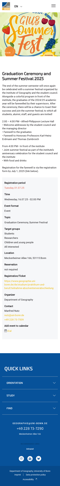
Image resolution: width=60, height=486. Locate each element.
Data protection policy (36, 475)
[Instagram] (21, 459)
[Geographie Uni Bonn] (6, 6)
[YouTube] (30, 459)
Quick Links (18, 368)
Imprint (17, 475)
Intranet (30, 449)
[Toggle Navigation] (53, 6)
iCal (9, 330)
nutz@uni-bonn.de (14, 315)
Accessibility (28, 479)
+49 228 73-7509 (14, 319)
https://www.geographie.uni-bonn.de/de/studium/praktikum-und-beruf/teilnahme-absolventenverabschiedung (29, 285)
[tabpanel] (30, 34)
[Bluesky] (38, 459)
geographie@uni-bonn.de (30, 423)
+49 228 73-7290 (30, 428)
